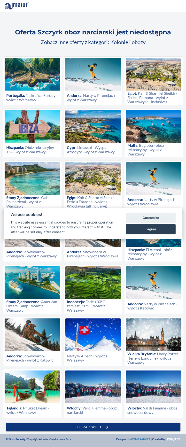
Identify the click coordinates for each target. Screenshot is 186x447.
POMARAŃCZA (140, 439)
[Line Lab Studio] (173, 439)
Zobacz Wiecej (93, 427)
